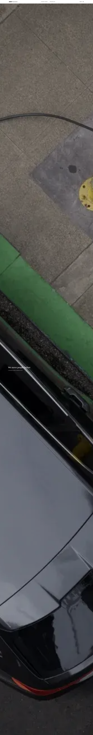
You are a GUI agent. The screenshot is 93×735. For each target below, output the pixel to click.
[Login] (83, 1)
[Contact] (82, 1)
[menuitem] (45, 2)
